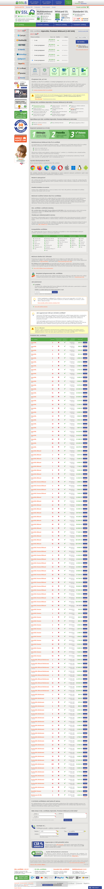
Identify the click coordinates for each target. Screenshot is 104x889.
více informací (60, 883)
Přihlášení (77, 3)
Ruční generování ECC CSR (65, 261)
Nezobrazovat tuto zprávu (49, 99)
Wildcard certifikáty (61, 24)
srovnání (85, 347)
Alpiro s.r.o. (26, 885)
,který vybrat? (21, 160)
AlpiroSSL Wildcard (36, 450)
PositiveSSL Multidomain (37, 694)
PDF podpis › (23, 87)
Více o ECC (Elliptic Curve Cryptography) (43, 268)
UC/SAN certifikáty (43, 24)
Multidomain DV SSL (36, 795)
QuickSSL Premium (36, 791)
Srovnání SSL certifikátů (61, 869)
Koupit (85, 342)
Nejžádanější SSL (19, 7)
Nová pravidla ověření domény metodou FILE (49, 302)
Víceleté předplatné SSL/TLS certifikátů (42, 90)
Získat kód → (75, 856)
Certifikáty (59, 2)
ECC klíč (40, 124)
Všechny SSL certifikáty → (38, 864)
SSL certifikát (21, 869)
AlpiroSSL (33, 342)
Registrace (84, 3)
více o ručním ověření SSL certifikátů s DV (77, 862)
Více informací (38, 99)
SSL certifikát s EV (42, 224)
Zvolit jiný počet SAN (83, 31)
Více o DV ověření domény (41, 306)
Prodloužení (37, 7)
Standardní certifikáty (80, 24)
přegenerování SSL (79, 277)
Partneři (15, 887)
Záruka (72, 108)
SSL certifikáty (34, 2)
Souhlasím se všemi (47, 885)
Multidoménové (79, 869)
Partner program (46, 7)
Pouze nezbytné (57, 885)
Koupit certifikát (81, 7)
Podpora (68, 2)
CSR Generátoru (44, 261)
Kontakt (54, 7)
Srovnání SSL (29, 7)
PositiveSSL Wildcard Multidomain (40, 659)
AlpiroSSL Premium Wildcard (38, 481)
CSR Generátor (60, 844)
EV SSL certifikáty (40, 869)
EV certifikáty (20, 24)
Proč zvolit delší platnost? (82, 49)
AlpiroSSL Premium (36, 609)
